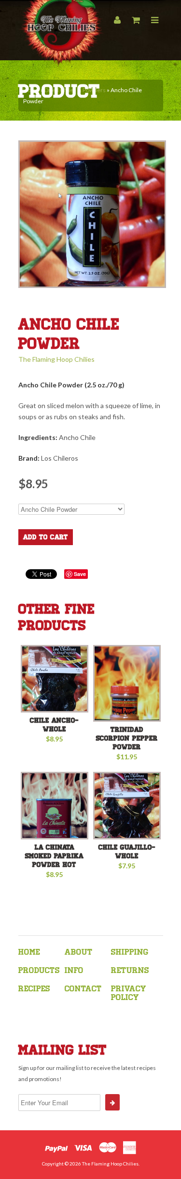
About (79, 952)
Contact (83, 989)
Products (39, 970)
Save (80, 573)
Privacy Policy (128, 993)
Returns (130, 970)
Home (29, 952)
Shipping (129, 952)
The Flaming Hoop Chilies (56, 359)
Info (74, 970)
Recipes (34, 989)
